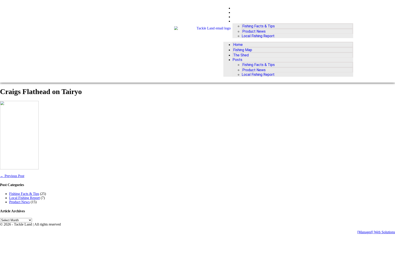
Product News (254, 31)
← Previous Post (12, 176)
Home (237, 8)
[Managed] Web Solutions (376, 232)
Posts (237, 21)
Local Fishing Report (258, 36)
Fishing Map (242, 12)
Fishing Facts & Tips (258, 26)
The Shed (240, 17)
